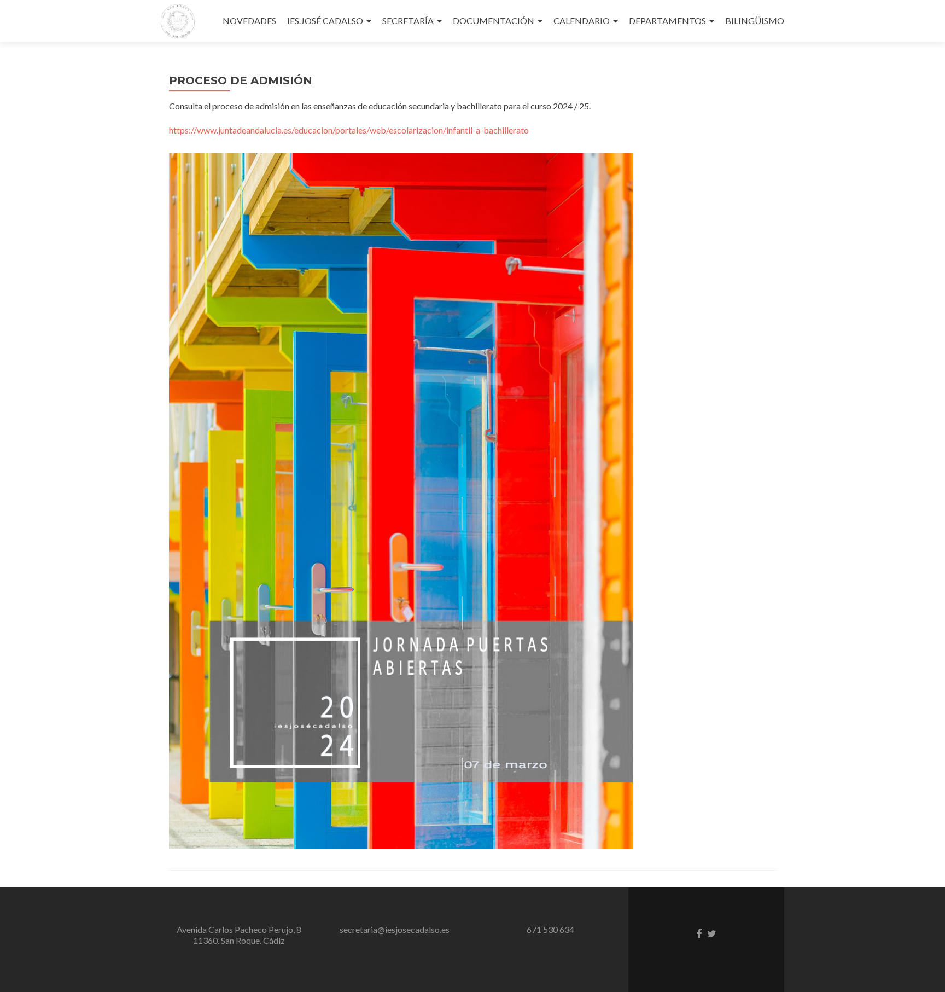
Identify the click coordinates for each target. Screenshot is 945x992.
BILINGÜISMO (754, 20)
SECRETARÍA (408, 20)
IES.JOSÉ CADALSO (325, 20)
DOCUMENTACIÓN (493, 20)
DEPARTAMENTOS (667, 20)
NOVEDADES (249, 20)
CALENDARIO (581, 20)
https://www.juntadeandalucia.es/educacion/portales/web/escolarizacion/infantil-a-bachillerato (349, 130)
